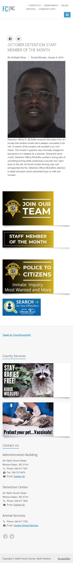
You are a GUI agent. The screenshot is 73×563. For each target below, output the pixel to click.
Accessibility (64, 558)
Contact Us (19, 476)
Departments (51, 5)
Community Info (47, 8)
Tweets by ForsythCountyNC (17, 334)
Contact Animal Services (26, 525)
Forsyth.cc (35, 5)
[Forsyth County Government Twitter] (12, 536)
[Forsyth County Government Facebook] (5, 536)
